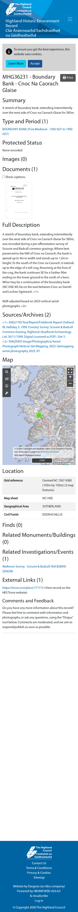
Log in (39, 900)
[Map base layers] (7, 379)
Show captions (15, 177)
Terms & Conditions (39, 868)
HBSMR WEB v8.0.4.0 (47, 891)
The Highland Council (50, 907)
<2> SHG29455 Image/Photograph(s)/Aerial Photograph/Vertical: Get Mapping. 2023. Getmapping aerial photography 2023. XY (38, 346)
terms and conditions (49, 452)
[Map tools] (7, 393)
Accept (35, 63)
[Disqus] (39, 686)
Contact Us (39, 863)
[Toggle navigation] (70, 19)
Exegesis (33, 886)
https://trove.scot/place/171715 (23, 588)
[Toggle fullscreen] (70, 371)
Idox (48, 886)
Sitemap (39, 877)
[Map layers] (7, 372)
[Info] (7, 386)
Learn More (16, 63)
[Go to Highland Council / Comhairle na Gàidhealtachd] (18, 8)
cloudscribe (40, 896)
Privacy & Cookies (39, 873)
